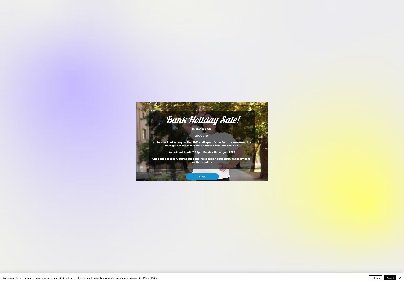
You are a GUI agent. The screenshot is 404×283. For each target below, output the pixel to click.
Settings (376, 278)
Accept (390, 278)
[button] (202, 176)
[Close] (400, 277)
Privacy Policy (150, 278)
